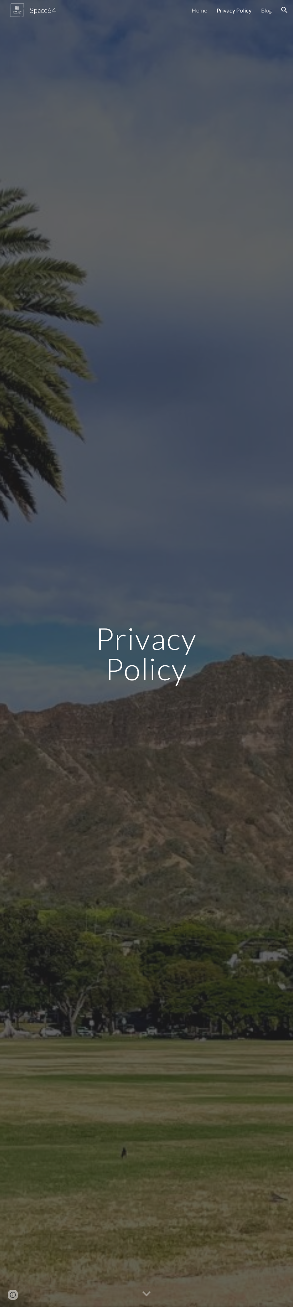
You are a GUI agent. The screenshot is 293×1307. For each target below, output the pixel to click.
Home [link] (199, 10)
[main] (147, 653)
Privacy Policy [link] (234, 10)
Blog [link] (266, 10)
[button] (284, 10)
